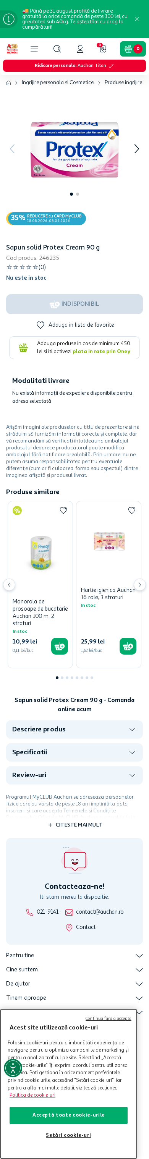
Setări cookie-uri (68, 1135)
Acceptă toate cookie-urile (68, 1115)
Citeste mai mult (79, 825)
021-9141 (47, 912)
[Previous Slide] (9, 585)
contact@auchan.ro (100, 912)
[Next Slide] (140, 585)
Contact (86, 927)
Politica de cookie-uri (32, 1095)
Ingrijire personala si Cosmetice (58, 82)
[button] (57, 49)
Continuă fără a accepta (108, 1019)
